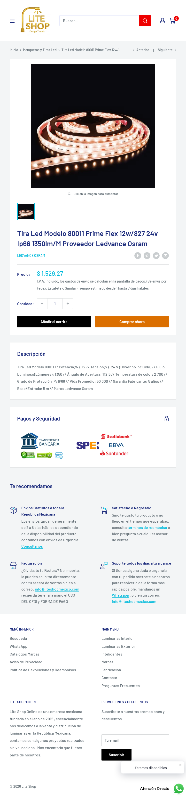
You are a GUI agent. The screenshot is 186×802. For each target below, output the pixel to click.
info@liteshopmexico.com (57, 589)
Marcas (107, 661)
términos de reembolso (147, 527)
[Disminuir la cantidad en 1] (42, 304)
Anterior (142, 50)
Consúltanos (32, 546)
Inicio (14, 50)
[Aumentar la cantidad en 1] (68, 304)
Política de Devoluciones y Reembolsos (43, 669)
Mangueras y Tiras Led (40, 50)
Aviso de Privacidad (26, 661)
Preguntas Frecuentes (120, 685)
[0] (172, 21)
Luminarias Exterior (118, 646)
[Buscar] (145, 20)
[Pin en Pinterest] (147, 255)
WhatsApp (18, 646)
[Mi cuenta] (162, 20)
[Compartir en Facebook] (137, 255)
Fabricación (111, 669)
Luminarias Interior (117, 638)
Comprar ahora (132, 321)
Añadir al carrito (54, 321)
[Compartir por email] (165, 255)
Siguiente (165, 50)
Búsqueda (18, 638)
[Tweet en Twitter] (156, 255)
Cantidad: (25, 303)
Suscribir (116, 754)
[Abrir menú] (12, 21)
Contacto (109, 677)
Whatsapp (120, 595)
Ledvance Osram (31, 255)
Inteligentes (111, 654)
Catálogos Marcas (24, 654)
